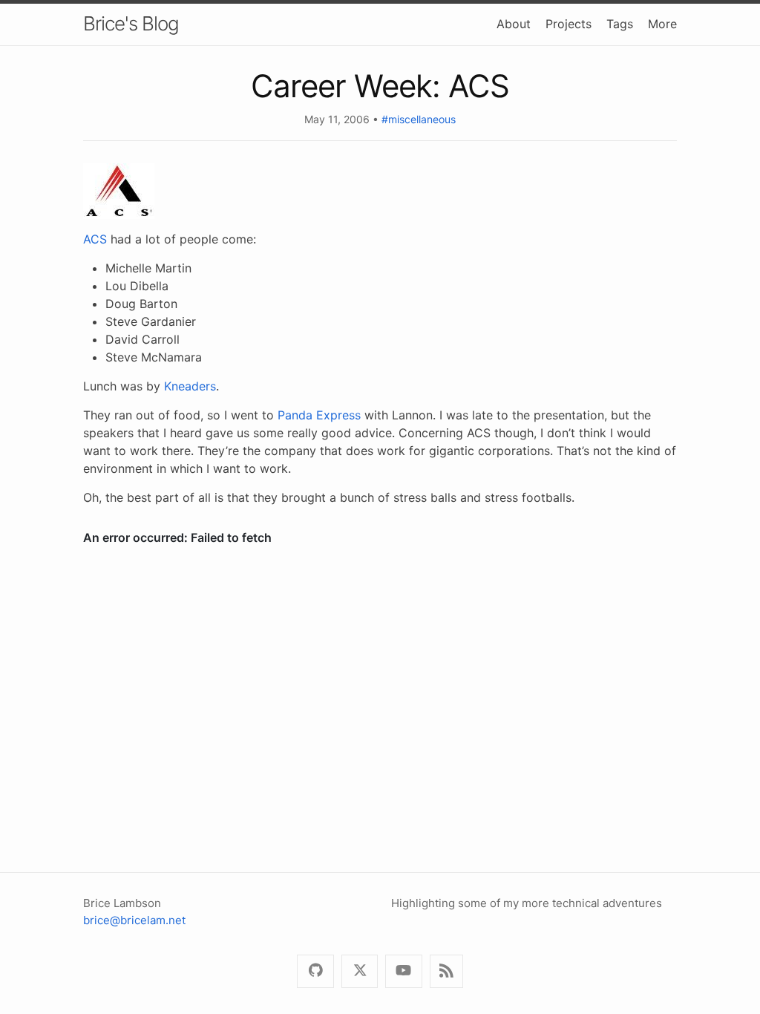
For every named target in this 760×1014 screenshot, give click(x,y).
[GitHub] (315, 971)
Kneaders (190, 386)
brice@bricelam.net (134, 920)
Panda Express (319, 415)
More (662, 23)
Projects (569, 23)
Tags (619, 23)
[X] (359, 971)
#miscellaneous (418, 119)
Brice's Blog (131, 23)
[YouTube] (403, 971)
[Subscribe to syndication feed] (446, 971)
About (514, 23)
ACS (95, 239)
